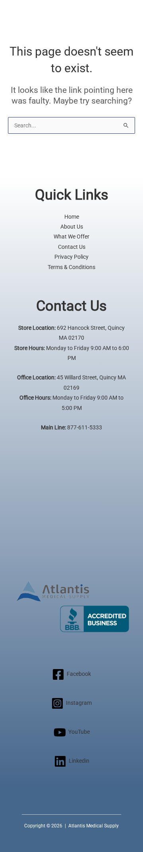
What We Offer (71, 236)
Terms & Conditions (71, 267)
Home (71, 216)
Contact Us (71, 247)
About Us (71, 226)
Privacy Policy (71, 257)
